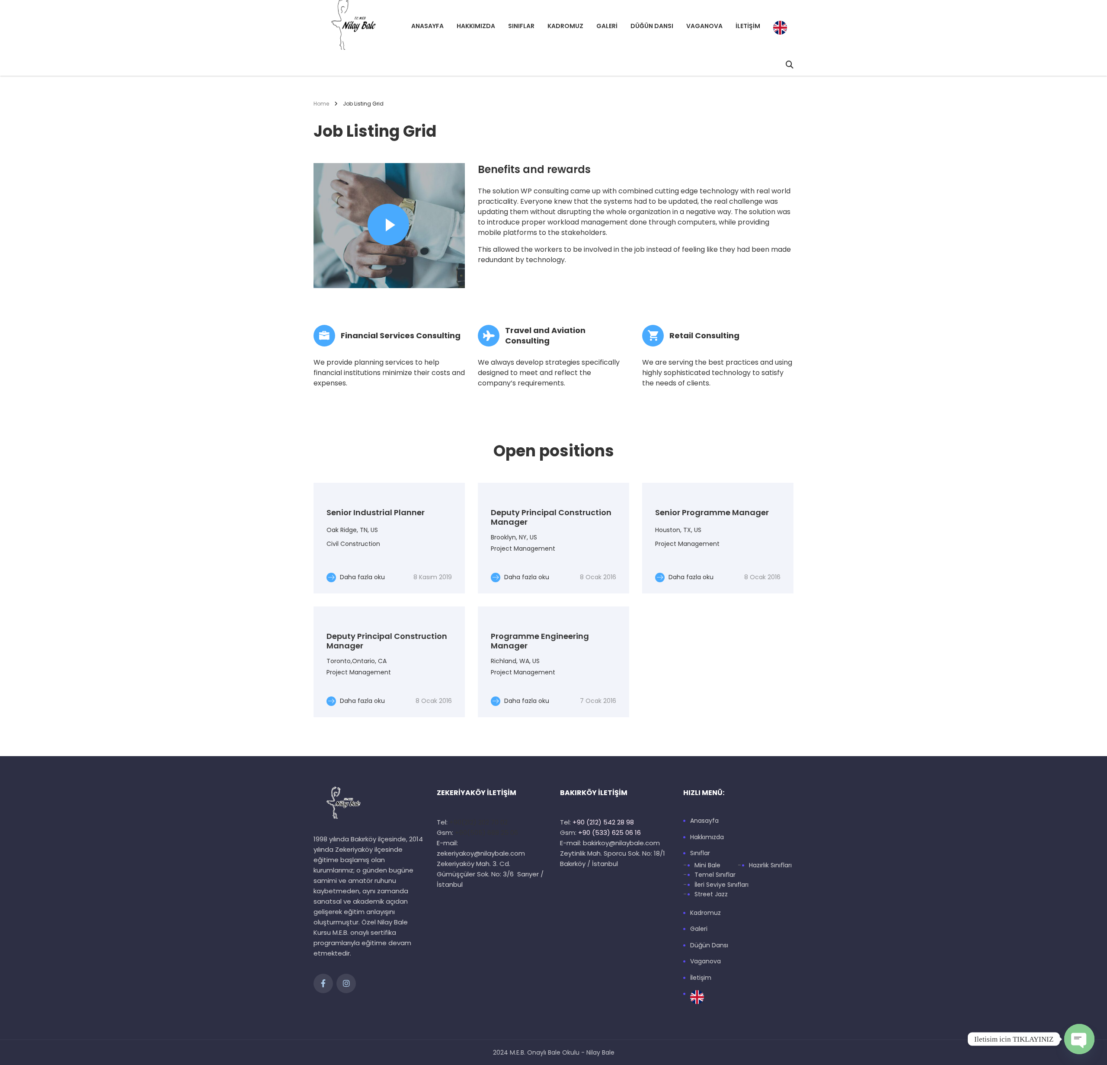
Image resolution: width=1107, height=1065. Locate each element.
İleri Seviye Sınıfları (721, 885)
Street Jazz (711, 894)
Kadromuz (565, 26)
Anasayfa (427, 26)
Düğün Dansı (651, 26)
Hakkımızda (476, 26)
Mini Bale (707, 865)
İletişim (748, 26)
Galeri (606, 26)
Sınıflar (521, 26)
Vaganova (704, 26)
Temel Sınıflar (715, 875)
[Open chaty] (1079, 1039)
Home (321, 103)
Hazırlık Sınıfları (770, 865)
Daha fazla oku (361, 577)
